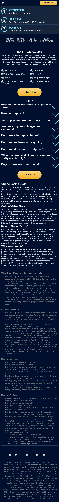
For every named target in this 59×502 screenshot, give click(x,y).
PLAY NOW (29, 92)
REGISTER (48, 3)
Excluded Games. (47, 347)
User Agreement (29, 444)
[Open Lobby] (13, 3)
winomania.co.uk (35, 465)
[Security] (22, 448)
